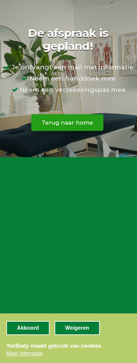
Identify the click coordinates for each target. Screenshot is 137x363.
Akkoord (28, 328)
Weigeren (77, 328)
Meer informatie (24, 353)
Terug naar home (67, 122)
